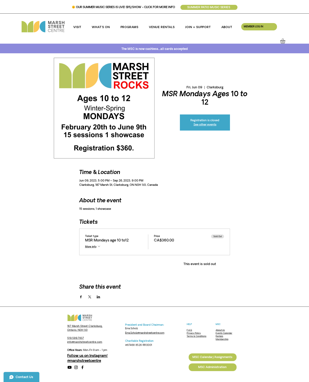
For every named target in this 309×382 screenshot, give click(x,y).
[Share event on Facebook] (81, 296)
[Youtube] (69, 367)
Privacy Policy (194, 333)
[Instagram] (76, 367)
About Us (220, 330)
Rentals (219, 336)
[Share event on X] (89, 296)
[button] (77, 27)
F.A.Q (189, 330)
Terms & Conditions (196, 336)
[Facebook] (82, 367)
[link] (285, 40)
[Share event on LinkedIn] (98, 296)
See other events (204, 124)
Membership (222, 339)
